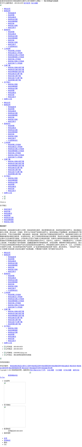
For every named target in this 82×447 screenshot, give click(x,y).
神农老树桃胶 (13, 21)
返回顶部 (7, 433)
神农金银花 (12, 17)
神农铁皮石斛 (13, 19)
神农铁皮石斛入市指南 (16, 55)
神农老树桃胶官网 (14, 368)
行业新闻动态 (13, 46)
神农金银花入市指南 (15, 53)
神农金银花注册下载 (15, 74)
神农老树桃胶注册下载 (16, 72)
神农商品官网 (36, 366)
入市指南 (7, 48)
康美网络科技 (13, 375)
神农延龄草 (12, 13)
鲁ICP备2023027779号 (38, 370)
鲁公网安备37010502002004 (41, 373)
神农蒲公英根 (13, 25)
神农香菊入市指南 (14, 51)
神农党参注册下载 (14, 76)
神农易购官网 (56, 366)
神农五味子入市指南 (15, 63)
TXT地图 (59, 370)
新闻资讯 (7, 30)
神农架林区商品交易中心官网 (20, 366)
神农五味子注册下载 (15, 78)
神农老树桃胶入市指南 (16, 57)
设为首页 (27, 3)
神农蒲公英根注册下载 (16, 67)
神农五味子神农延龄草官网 (31, 368)
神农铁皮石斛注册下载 (16, 69)
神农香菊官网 (46, 366)
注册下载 (7, 65)
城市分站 (76, 370)
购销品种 (7, 11)
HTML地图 (67, 370)
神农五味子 (12, 27)
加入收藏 (34, 3)
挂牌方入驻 (8, 99)
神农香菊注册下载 (14, 80)
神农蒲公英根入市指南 (16, 61)
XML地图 (50, 370)
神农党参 (11, 23)
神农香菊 (11, 15)
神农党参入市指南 (14, 59)
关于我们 (7, 82)
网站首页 (7, 9)
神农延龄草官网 (46, 368)
